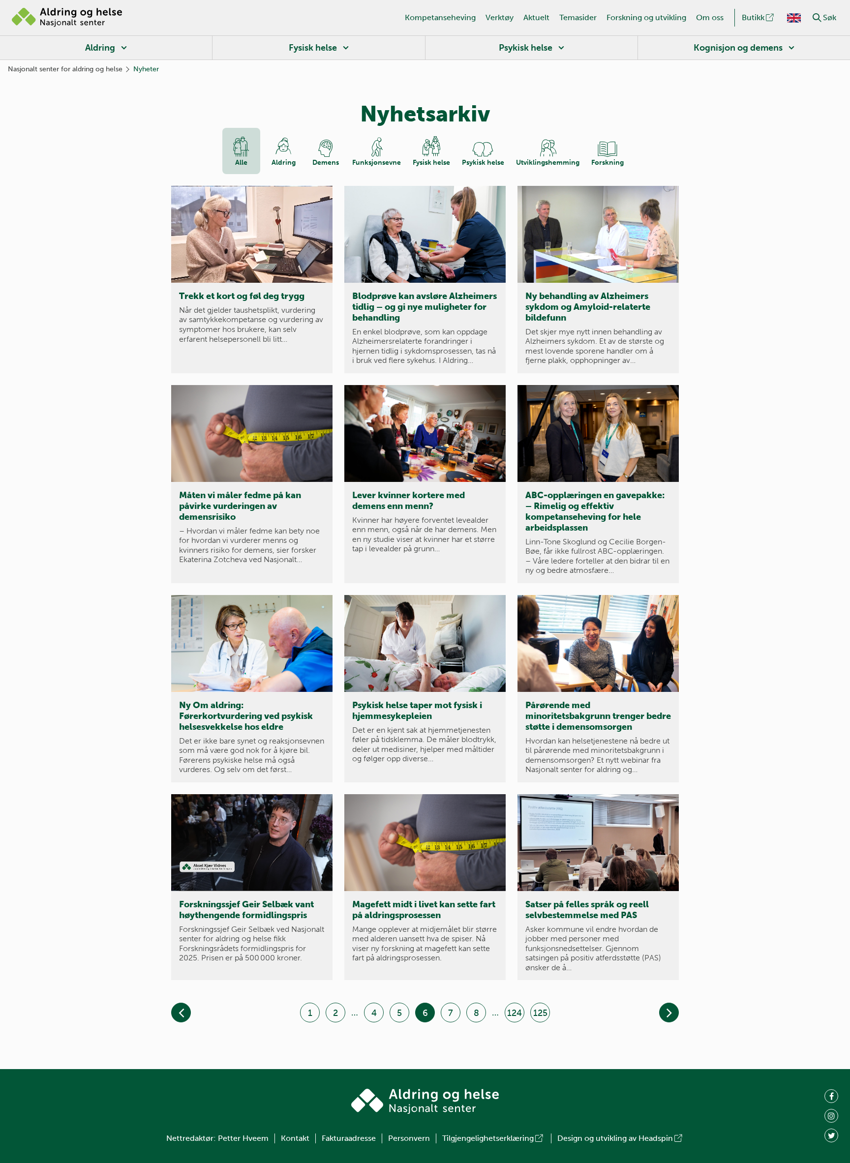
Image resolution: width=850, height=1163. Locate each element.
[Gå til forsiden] (67, 18)
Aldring (100, 47)
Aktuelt (536, 17)
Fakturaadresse (349, 1138)
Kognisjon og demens (738, 47)
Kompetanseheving (440, 17)
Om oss (710, 17)
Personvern (409, 1138)
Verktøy (500, 17)
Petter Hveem (243, 1138)
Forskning (607, 162)
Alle (241, 162)
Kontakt (295, 1138)
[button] (817, 18)
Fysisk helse (313, 47)
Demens (325, 162)
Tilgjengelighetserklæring (488, 1138)
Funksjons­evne (376, 162)
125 (540, 1013)
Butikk (753, 17)
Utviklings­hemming (547, 162)
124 (514, 1013)
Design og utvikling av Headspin (615, 1138)
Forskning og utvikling (646, 17)
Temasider (578, 17)
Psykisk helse (525, 47)
